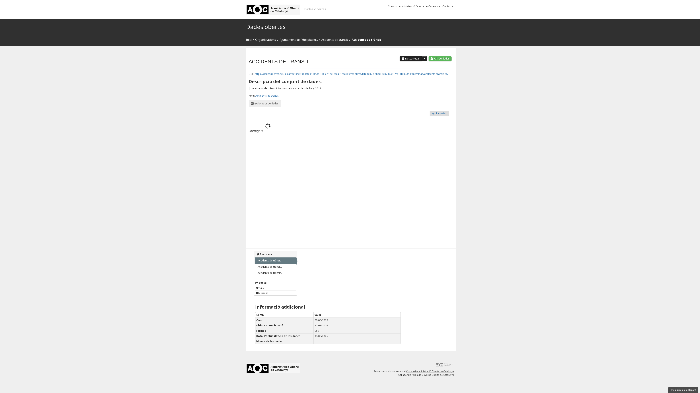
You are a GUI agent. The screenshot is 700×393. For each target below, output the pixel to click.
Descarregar (412, 58)
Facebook (263, 292)
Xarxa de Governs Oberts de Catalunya (433, 374)
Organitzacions (265, 40)
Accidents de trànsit (334, 40)
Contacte (447, 6)
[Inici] (273, 10)
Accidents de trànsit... (270, 266)
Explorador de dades (266, 103)
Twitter (261, 288)
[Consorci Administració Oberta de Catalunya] (444, 366)
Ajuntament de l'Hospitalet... (299, 40)
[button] (424, 58)
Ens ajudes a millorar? (683, 390)
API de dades (441, 58)
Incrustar (440, 113)
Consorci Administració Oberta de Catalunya (414, 6)
